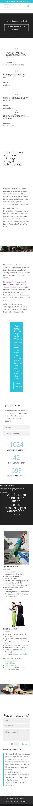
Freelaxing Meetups (12, 661)
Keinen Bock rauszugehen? (16, 21)
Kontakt (23, 801)
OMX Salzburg (10, 663)
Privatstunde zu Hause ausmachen (16, 27)
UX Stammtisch (10, 665)
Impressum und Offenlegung (15, 798)
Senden (25, 744)
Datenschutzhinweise (12, 801)
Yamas (12, 290)
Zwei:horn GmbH (21, 654)
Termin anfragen (18, 385)
